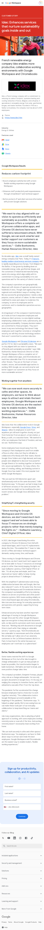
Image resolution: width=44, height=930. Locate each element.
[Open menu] (2, 3)
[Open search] (41, 3)
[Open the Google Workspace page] (13, 3)
